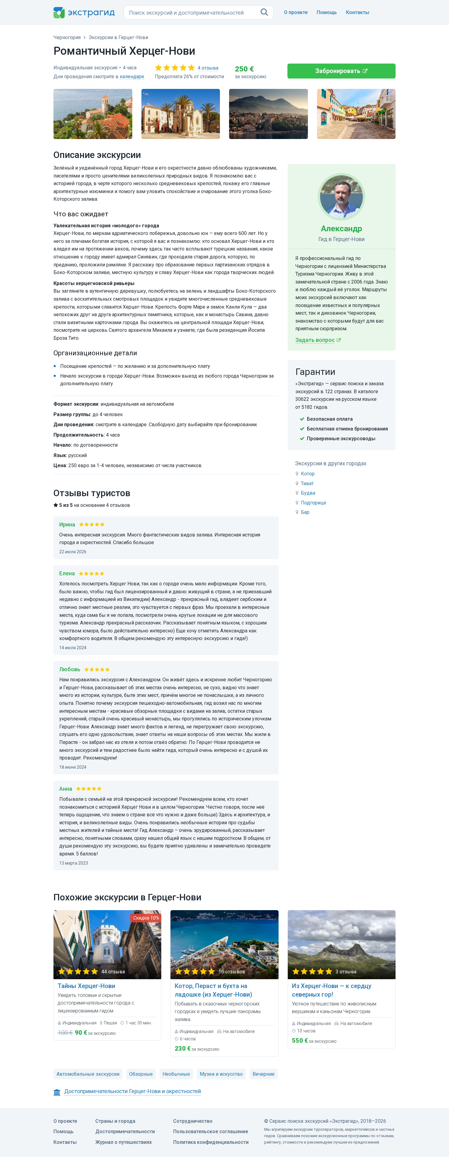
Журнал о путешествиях (123, 1142)
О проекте (296, 12)
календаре (132, 76)
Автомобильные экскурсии (88, 1074)
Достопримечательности (125, 1131)
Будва (308, 493)
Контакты (357, 12)
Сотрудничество (193, 1121)
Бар (305, 512)
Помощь (327, 12)
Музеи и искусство (221, 1074)
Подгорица (313, 503)
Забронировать (338, 71)
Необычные (176, 1074)
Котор (308, 474)
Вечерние (264, 1074)
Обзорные (141, 1074)
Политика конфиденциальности (211, 1142)
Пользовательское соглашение (210, 1131)
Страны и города (115, 1121)
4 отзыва (208, 68)
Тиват (307, 483)
